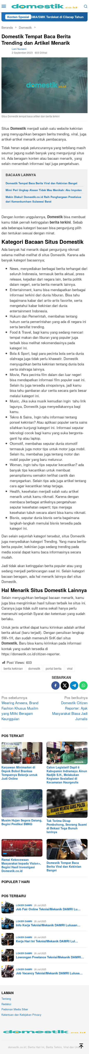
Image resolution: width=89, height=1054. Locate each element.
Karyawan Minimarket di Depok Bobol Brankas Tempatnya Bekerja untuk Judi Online (19, 773)
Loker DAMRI (24, 905)
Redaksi (6, 1004)
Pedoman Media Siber (14, 1009)
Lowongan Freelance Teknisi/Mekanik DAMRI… (50, 957)
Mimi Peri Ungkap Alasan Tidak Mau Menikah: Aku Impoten (44, 190)
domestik (34, 668)
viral (69, 668)
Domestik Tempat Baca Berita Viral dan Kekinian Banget (41, 183)
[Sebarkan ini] (55, 685)
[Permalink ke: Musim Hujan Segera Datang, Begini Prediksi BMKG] (21, 803)
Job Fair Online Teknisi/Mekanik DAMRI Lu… (48, 909)
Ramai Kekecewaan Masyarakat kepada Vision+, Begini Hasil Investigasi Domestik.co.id (21, 865)
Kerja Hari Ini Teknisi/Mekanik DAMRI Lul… (47, 941)
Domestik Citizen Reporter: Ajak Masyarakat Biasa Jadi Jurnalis (70, 708)
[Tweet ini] (65, 685)
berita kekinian (13, 668)
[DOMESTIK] (44, 5)
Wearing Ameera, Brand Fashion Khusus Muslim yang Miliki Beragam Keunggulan (19, 708)
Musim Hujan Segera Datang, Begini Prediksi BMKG (21, 822)
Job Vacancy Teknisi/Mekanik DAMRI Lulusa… (49, 973)
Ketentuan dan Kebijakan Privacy (21, 1015)
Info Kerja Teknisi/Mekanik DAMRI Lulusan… (48, 925)
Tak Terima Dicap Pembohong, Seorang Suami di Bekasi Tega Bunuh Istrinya (67, 826)
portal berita (53, 668)
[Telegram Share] (74, 685)
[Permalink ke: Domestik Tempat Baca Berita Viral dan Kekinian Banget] (67, 849)
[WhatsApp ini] (83, 685)
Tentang (6, 999)
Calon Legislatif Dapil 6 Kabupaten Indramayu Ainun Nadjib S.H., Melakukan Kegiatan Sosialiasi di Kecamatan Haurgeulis (67, 774)
